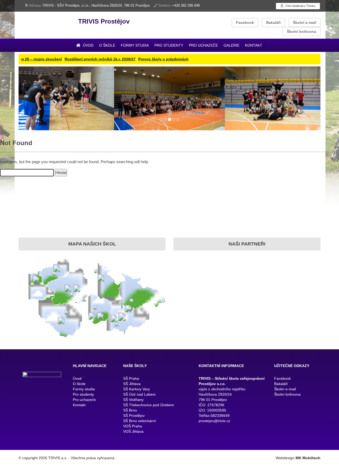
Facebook (245, 22)
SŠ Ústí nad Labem (139, 398)
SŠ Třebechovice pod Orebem (148, 408)
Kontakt (253, 45)
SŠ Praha (131, 382)
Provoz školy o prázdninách (142, 59)
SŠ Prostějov (134, 419)
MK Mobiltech (308, 461)
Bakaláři (273, 22)
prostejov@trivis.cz (214, 424)
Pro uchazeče (203, 45)
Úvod (87, 45)
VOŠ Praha (132, 429)
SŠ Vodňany (133, 403)
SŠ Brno (130, 414)
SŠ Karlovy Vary (136, 392)
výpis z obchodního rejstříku (222, 392)
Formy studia (135, 45)
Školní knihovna (301, 31)
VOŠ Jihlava (133, 435)
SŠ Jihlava (132, 387)
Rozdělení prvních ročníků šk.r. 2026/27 (78, 59)
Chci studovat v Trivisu (300, 5)
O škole (107, 45)
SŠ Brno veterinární (139, 424)
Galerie (231, 45)
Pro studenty (168, 45)
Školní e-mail (304, 22)
